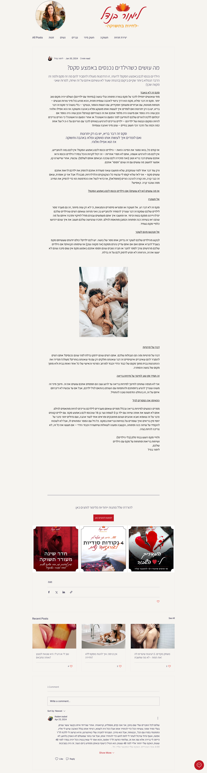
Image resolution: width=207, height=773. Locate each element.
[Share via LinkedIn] (63, 592)
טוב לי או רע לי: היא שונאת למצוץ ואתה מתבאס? (52, 655)
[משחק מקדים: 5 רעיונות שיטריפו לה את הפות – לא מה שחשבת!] (153, 636)
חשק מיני (89, 37)
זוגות (51, 37)
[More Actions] (158, 718)
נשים (63, 37)
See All (172, 618)
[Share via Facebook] (48, 592)
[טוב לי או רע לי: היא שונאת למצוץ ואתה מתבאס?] (54, 636)
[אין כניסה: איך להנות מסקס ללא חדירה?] (103, 636)
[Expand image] (55, 548)
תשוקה (104, 37)
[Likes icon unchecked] (57, 759)
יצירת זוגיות (120, 37)
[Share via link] (71, 592)
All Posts (37, 37)
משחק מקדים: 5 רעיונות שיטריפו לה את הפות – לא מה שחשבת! (152, 655)
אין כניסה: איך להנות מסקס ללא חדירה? (101, 655)
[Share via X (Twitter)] (56, 592)
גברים (75, 37)
